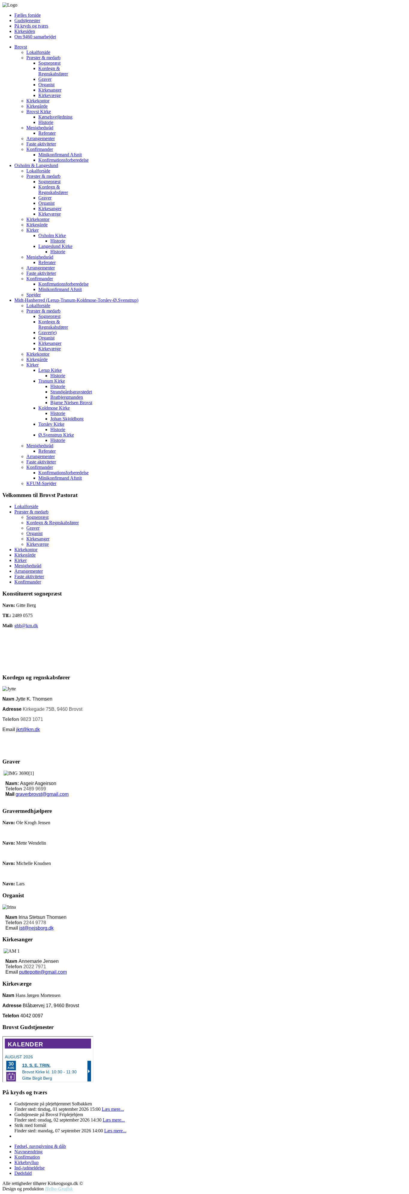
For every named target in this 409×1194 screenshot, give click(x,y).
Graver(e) (47, 332)
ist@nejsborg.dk (36, 928)
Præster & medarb (43, 57)
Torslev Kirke (51, 424)
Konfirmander (39, 149)
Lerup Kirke (50, 370)
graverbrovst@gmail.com (42, 794)
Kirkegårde (37, 106)
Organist (46, 84)
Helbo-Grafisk (59, 1188)
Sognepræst (49, 63)
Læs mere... (113, 1109)
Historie (45, 122)
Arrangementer (40, 138)
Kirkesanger (49, 90)
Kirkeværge (49, 95)
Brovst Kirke (38, 111)
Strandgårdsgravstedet (71, 391)
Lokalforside (38, 52)
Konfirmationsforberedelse (63, 160)
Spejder (33, 294)
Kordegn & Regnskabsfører (53, 71)
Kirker (32, 230)
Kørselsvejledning (55, 116)
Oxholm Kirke (52, 235)
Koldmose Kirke (54, 407)
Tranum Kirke (51, 381)
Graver (44, 79)
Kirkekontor (37, 100)
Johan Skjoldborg (67, 418)
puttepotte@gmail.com (43, 972)
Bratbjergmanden (66, 397)
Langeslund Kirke (55, 246)
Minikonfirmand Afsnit (60, 154)
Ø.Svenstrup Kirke (56, 434)
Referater (47, 133)
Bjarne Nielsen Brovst (71, 402)
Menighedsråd (39, 127)
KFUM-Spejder (41, 483)
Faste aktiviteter (41, 143)
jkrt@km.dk (28, 729)
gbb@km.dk (26, 625)
